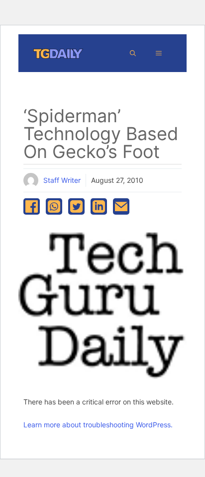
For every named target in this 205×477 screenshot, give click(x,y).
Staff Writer (62, 180)
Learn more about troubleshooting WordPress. (98, 424)
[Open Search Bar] (133, 53)
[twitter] (76, 206)
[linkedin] (99, 206)
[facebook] (31, 206)
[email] (121, 206)
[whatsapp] (54, 206)
